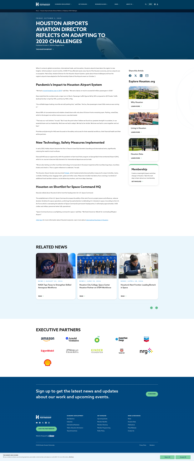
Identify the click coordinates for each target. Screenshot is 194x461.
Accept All (183, 457)
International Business (73, 425)
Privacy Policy (143, 445)
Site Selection (71, 418)
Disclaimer (152, 445)
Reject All (167, 457)
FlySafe (66, 173)
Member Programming (103, 428)
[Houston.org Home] (43, 4)
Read (55, 276)
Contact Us (131, 431)
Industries (70, 421)
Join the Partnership (46, 429)
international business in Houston (97, 220)
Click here (39, 220)
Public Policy (101, 431)
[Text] (37, 423)
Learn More (143, 97)
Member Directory (102, 425)
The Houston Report (44, 49)
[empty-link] (130, 75)
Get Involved (132, 166)
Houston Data (132, 421)
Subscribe (152, 394)
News (37, 10)
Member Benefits (102, 421)
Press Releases (132, 428)
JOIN (150, 4)
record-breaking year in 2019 (52, 91)
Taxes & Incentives (72, 431)
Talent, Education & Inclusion (75, 428)
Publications (131, 425)
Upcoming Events (102, 418)
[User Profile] (157, 4)
